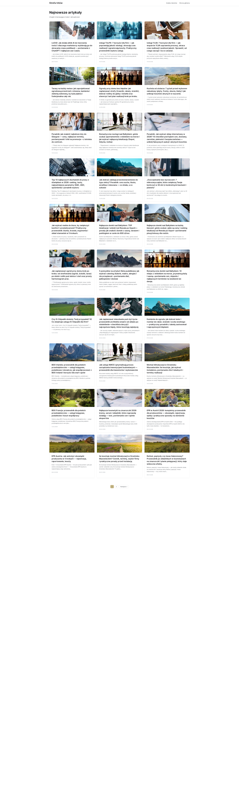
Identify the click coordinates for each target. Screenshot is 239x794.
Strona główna (184, 3)
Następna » (123, 486)
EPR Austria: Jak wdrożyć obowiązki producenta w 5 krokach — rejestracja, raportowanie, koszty (69, 458)
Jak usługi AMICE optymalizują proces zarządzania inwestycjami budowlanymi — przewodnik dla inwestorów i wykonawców (118, 367)
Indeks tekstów (171, 3)
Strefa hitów (56, 3)
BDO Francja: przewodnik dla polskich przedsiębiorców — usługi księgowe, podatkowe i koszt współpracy (69, 413)
